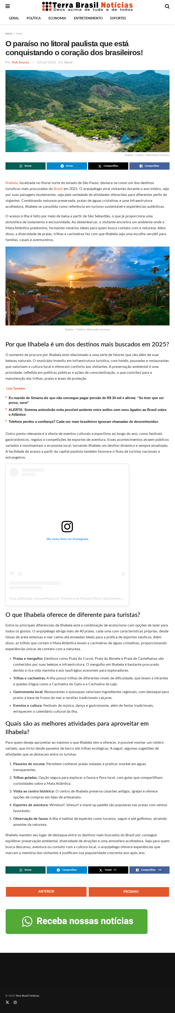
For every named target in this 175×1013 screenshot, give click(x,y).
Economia (57, 18)
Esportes (118, 18)
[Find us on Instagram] (15, 1002)
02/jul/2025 (46, 62)
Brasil (58, 189)
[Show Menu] (7, 6)
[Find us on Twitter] (7, 1002)
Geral (14, 18)
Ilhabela (11, 183)
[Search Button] (167, 6)
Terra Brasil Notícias (27, 995)
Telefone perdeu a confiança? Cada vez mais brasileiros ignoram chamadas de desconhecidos (83, 421)
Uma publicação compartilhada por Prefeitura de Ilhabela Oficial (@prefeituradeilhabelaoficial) (77, 598)
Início (8, 33)
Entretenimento (88, 18)
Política (34, 18)
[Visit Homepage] (87, 6)
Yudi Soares (20, 62)
